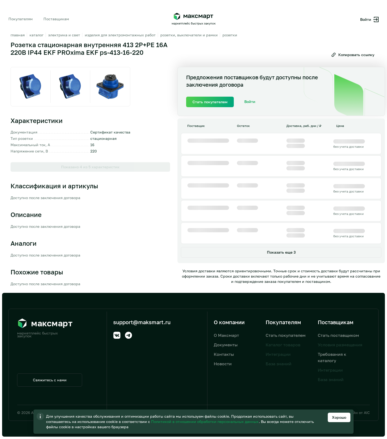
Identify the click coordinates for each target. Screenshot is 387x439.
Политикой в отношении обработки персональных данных (205, 421)
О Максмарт (226, 335)
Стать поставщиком (338, 335)
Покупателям (20, 19)
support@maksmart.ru (142, 322)
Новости (223, 363)
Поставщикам (56, 19)
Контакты (224, 354)
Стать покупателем (286, 335)
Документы (226, 344)
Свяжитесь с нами (50, 380)
